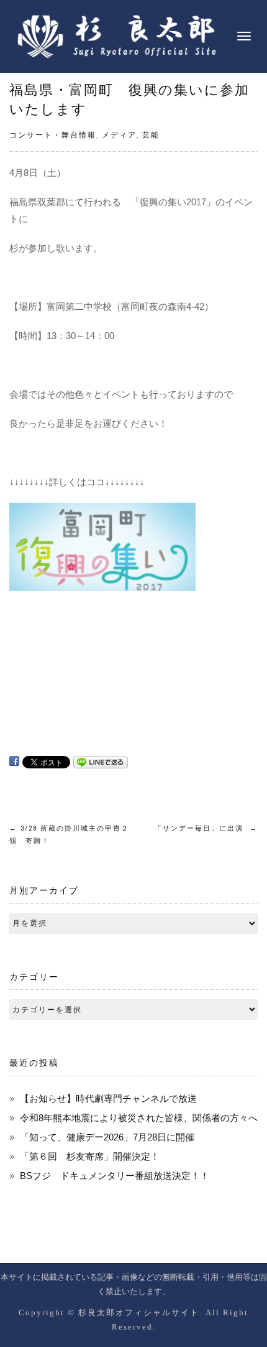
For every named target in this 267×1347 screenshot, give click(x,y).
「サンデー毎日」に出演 (206, 828)
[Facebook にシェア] (14, 761)
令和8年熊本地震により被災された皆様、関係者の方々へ (139, 1117)
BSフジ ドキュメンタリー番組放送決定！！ (114, 1175)
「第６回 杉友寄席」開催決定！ (90, 1156)
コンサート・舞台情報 (52, 135)
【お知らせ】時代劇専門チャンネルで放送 (108, 1098)
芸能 (151, 135)
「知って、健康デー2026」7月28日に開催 (107, 1137)
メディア (119, 135)
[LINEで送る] (100, 761)
